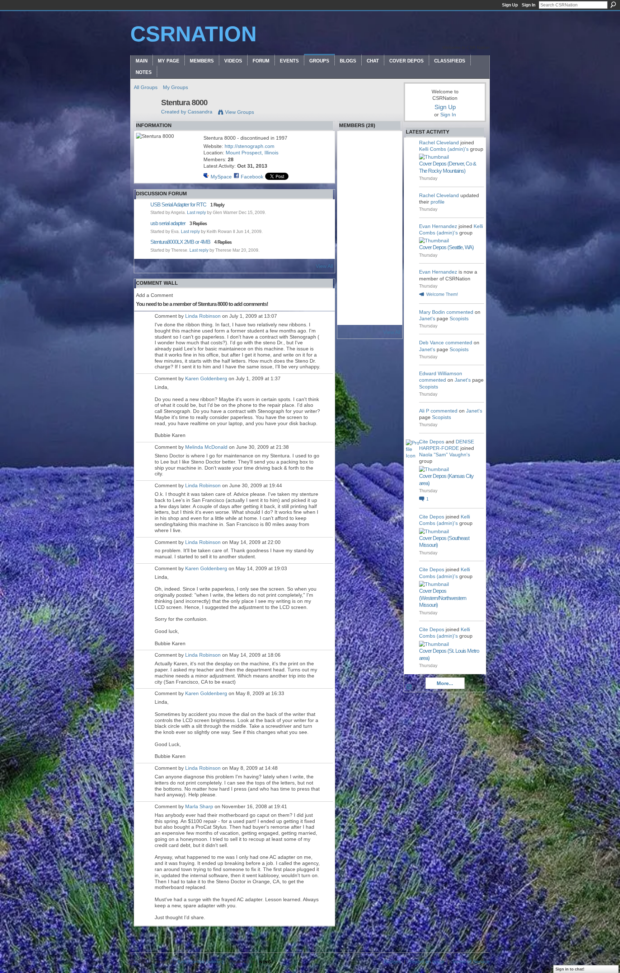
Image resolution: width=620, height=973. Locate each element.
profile (438, 202)
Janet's (427, 318)
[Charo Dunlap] (389, 243)
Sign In (528, 5)
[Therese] (351, 148)
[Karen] (370, 167)
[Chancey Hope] (370, 224)
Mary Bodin (432, 312)
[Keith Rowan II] (351, 167)
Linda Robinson (203, 316)
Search (613, 4)
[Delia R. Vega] (370, 243)
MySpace (221, 177)
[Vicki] (351, 319)
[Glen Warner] (389, 148)
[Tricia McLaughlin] (370, 300)
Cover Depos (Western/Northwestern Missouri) (442, 598)
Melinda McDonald (206, 447)
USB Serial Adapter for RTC (178, 204)
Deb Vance (431, 342)
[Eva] (351, 186)
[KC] (389, 205)
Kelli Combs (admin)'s (444, 149)
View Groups (239, 112)
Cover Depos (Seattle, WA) (446, 247)
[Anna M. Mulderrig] (370, 205)
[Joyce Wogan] (389, 186)
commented (459, 312)
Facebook (252, 177)
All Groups (146, 87)
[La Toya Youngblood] (370, 262)
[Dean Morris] (351, 205)
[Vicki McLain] (389, 224)
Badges (392, 961)
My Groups (175, 87)
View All (324, 266)
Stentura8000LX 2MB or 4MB (180, 242)
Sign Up (510, 5)
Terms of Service (471, 961)
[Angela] (389, 167)
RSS (409, 687)
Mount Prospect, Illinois (252, 152)
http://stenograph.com (249, 146)
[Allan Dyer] (351, 243)
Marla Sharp (199, 806)
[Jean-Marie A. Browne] (370, 186)
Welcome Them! (442, 294)
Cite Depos (431, 441)
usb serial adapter (167, 223)
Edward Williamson (440, 373)
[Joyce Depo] (351, 224)
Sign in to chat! (569, 969)
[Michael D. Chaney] (370, 148)
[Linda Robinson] (370, 281)
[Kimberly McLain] (351, 281)
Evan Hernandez (438, 226)
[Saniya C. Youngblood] (351, 262)
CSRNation (193, 34)
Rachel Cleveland (439, 142)
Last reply (196, 212)
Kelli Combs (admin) (201, 961)
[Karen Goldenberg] (389, 281)
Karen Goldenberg (206, 378)
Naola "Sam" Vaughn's (444, 454)
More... (445, 683)
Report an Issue (426, 961)
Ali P (424, 411)
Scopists (459, 318)
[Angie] (351, 300)
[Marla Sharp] (389, 300)
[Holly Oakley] (389, 262)
